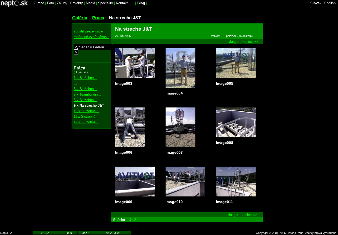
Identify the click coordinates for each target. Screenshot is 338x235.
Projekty (76, 3)
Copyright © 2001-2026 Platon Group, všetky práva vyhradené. (296, 232)
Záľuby (62, 3)
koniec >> (250, 42)
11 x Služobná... (86, 117)
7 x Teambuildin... (87, 94)
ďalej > (234, 42)
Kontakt (122, 3)
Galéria (79, 17)
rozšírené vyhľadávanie (91, 37)
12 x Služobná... (86, 122)
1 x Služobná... (85, 78)
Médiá (90, 3)
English (330, 3)
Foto (50, 3)
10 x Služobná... (86, 111)
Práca (98, 17)
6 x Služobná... (85, 89)
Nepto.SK (6, 232)
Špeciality (105, 3)
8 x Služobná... (85, 100)
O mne (39, 3)
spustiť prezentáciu (88, 31)
